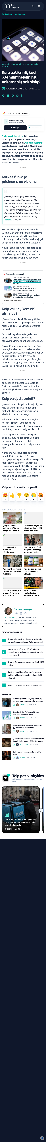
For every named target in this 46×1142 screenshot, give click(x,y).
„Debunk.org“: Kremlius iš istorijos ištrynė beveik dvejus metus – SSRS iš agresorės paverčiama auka (28, 740)
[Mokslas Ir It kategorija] (14, 731)
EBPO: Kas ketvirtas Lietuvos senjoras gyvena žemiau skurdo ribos (27, 726)
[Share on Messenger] (12, 95)
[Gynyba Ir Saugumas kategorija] (14, 744)
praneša (8, 219)
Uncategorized (20, 14)
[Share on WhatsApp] (17, 95)
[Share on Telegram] (3, 95)
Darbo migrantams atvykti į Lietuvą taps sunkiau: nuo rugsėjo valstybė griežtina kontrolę (28, 700)
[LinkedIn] (21, 613)
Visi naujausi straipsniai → (14, 300)
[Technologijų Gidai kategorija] (14, 758)
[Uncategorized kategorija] (3, 88)
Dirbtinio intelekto (12, 136)
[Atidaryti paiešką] (33, 6)
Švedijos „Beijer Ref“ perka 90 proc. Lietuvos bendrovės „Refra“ (26, 713)
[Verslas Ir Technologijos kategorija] (14, 705)
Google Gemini (33, 142)
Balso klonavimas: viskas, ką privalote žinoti (27, 753)
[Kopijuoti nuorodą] (22, 95)
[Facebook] (25, 613)
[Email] (16, 613)
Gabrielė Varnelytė (16, 88)
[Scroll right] (40, 810)
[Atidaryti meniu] (39, 6)
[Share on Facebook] (8, 95)
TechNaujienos (7, 14)
